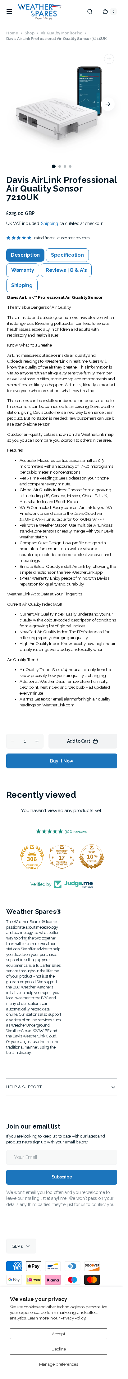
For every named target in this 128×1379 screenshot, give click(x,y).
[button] (9, 11)
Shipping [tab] (22, 285)
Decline (59, 1348)
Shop (29, 33)
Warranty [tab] (22, 270)
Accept (58, 1333)
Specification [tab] (67, 255)
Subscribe (62, 1176)
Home (12, 33)
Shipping (49, 223)
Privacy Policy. (73, 1317)
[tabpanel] (61, 506)
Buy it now (61, 760)
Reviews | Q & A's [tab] (66, 270)
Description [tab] (25, 255)
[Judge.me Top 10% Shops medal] (91, 856)
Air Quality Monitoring (61, 33)
